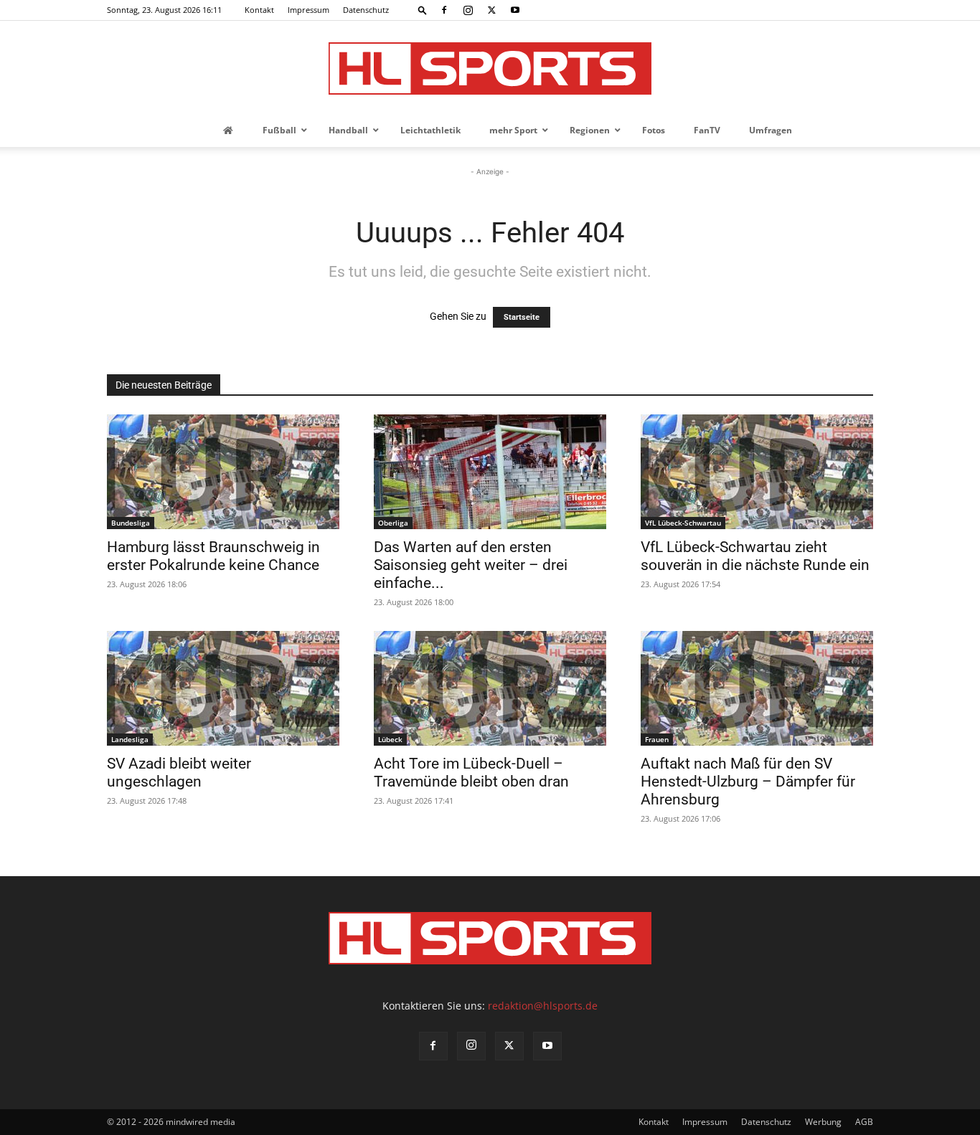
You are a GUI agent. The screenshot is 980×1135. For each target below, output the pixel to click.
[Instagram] (468, 10)
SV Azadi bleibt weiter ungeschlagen (179, 772)
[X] (491, 10)
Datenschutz (366, 9)
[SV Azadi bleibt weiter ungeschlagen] (223, 688)
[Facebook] (444, 10)
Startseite (522, 317)
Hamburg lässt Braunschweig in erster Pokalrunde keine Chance (213, 556)
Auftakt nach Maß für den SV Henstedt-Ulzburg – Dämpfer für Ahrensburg (748, 781)
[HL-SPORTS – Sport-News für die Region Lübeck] (490, 68)
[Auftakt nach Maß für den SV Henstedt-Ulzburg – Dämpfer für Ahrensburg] (757, 688)
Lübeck (390, 739)
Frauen (657, 739)
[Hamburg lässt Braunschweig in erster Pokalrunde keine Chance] (223, 471)
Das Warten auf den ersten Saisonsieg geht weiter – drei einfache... (470, 565)
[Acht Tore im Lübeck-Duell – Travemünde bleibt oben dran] (490, 688)
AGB (864, 1122)
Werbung (823, 1122)
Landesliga (130, 739)
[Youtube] (515, 10)
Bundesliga (130, 523)
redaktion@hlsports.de (543, 1005)
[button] (422, 9)
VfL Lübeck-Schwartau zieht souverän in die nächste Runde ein (755, 556)
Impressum (308, 9)
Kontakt (259, 9)
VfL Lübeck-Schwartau (683, 523)
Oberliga (393, 523)
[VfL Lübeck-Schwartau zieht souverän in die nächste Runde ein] (757, 471)
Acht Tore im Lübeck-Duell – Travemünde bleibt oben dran (471, 772)
